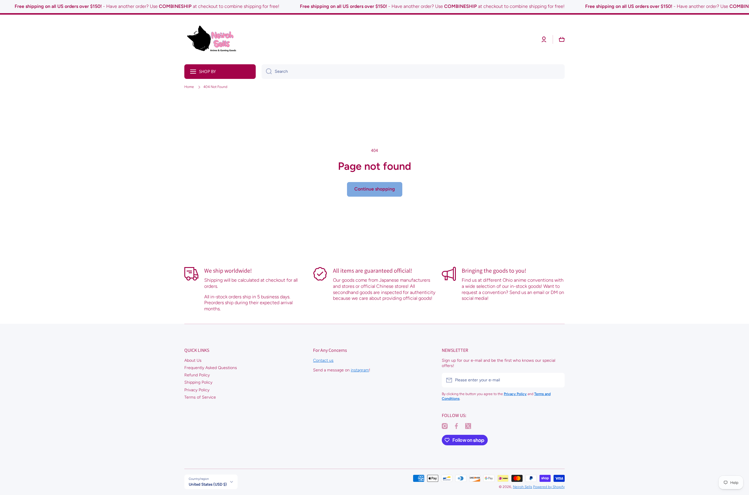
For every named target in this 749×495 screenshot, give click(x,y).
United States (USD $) (208, 484)
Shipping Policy (198, 382)
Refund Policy (197, 375)
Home (189, 87)
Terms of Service (200, 397)
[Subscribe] (557, 380)
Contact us (323, 360)
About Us (193, 360)
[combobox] (413, 71)
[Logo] (213, 39)
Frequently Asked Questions (210, 367)
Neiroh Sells (522, 487)
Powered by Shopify (549, 487)
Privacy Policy (196, 389)
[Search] (267, 71)
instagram (360, 370)
